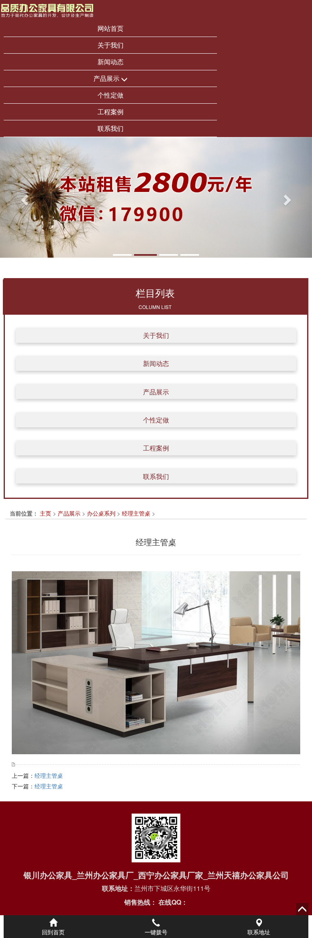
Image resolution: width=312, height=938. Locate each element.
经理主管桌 (136, 513)
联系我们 (111, 128)
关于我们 (111, 45)
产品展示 (107, 78)
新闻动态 (111, 61)
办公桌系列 (101, 513)
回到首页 (53, 932)
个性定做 (111, 95)
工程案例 (111, 111)
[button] (23, 197)
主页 (45, 513)
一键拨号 (156, 932)
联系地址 (258, 932)
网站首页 (111, 28)
